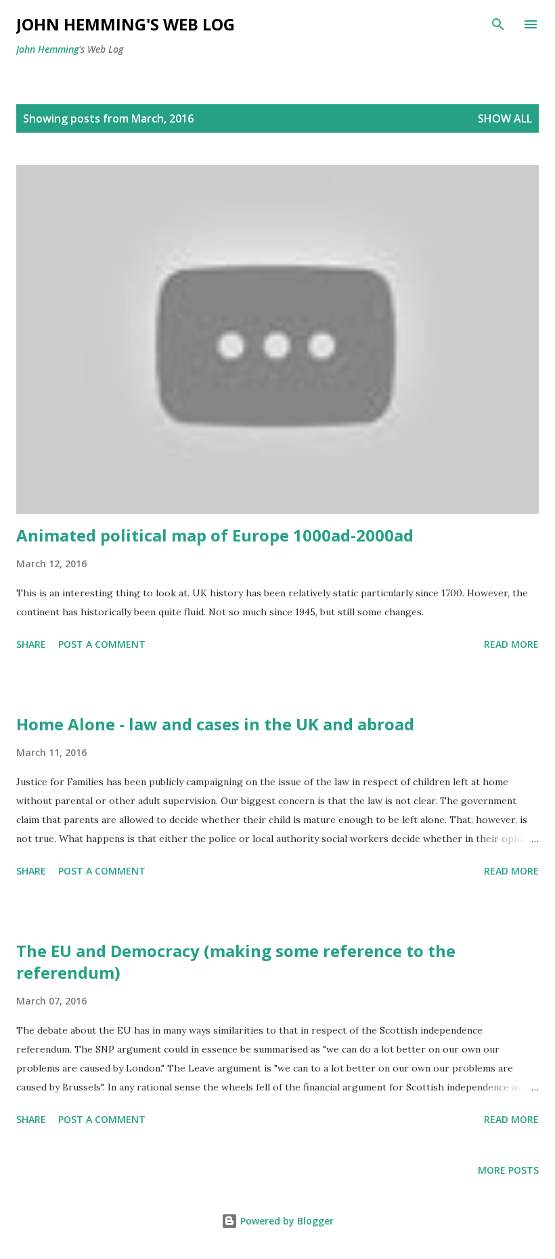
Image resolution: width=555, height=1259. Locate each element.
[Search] (498, 24)
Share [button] (31, 644)
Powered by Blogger (286, 1220)
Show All (505, 118)
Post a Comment (102, 644)
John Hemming (47, 49)
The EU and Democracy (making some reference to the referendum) (236, 962)
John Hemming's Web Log (125, 24)
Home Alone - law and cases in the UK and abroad (215, 724)
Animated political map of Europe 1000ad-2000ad (215, 535)
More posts (508, 1170)
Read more (511, 644)
